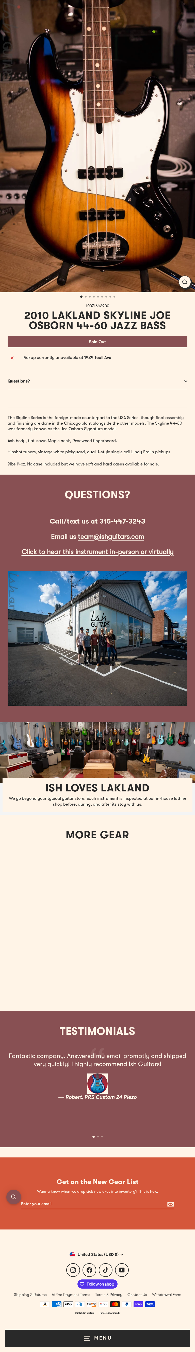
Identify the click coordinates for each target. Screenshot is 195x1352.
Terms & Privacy (108, 1294)
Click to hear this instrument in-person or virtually (98, 552)
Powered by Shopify (110, 1312)
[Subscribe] (170, 1204)
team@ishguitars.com (111, 537)
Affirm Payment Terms (71, 1294)
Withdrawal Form (166, 1294)
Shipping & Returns (30, 1294)
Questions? (19, 381)
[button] (13, 1197)
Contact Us (137, 1294)
